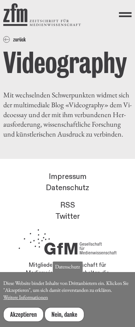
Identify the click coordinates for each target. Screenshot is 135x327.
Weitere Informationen (25, 297)
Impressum (68, 176)
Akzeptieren (23, 314)
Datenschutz (67, 187)
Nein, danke (64, 314)
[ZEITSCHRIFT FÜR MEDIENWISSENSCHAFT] (42, 14)
